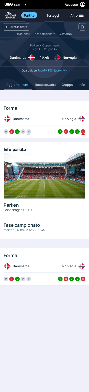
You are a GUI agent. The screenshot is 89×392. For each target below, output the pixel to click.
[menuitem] (31, 15)
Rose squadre (45, 84)
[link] (29, 15)
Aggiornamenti (17, 84)
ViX (65, 70)
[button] (76, 15)
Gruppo (67, 84)
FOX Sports (55, 70)
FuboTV (42, 70)
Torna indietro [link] (18, 27)
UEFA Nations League (10, 15)
